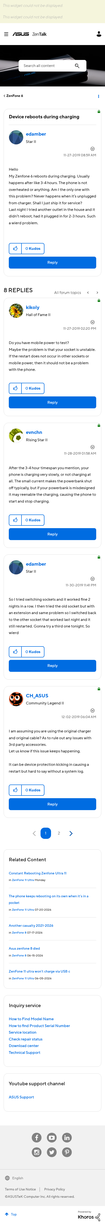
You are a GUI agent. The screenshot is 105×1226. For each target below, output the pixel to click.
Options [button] (98, 96)
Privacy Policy (54, 1189)
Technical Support (24, 1052)
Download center (24, 1045)
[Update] (97, 293)
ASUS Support (21, 1097)
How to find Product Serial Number (39, 1025)
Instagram (36, 1147)
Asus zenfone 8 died (24, 948)
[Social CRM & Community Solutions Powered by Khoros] (89, 1215)
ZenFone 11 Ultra (23, 880)
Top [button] (14, 1214)
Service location (22, 1032)
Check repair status (25, 1039)
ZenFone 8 (19, 933)
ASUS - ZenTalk (29, 34)
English (17, 1178)
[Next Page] (70, 834)
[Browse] (8, 34)
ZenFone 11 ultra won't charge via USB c (39, 971)
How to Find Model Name (31, 1019)
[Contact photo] (88, 293)
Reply (52, 262)
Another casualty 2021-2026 (31, 926)
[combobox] (52, 66)
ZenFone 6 (14, 96)
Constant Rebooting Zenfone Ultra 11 (37, 873)
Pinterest (66, 1147)
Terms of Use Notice (20, 1189)
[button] (15, 248)
